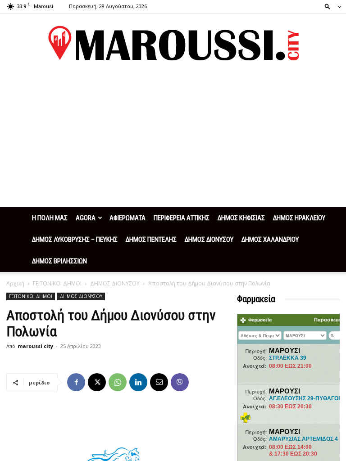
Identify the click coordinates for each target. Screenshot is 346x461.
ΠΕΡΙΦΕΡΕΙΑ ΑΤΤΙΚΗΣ (181, 218)
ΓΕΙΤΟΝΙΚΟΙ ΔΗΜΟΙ (57, 283)
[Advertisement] (173, 140)
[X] (97, 382)
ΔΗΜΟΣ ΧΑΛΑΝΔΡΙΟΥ (270, 239)
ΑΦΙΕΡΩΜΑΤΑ (127, 218)
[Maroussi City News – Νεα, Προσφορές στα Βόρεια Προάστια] (173, 43)
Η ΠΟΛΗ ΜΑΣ (50, 218)
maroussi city (35, 346)
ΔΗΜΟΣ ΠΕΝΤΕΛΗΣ (151, 239)
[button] (330, 6)
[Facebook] (76, 382)
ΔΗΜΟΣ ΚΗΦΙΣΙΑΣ (241, 218)
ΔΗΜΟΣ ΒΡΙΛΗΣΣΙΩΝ (59, 261)
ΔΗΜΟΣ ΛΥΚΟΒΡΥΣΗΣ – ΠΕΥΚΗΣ (75, 239)
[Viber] (180, 382)
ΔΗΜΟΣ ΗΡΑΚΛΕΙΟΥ (299, 218)
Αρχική (15, 283)
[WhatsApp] (118, 382)
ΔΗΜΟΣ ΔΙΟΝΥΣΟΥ (209, 239)
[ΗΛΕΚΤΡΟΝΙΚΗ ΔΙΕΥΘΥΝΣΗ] (159, 382)
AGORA (86, 218)
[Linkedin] (138, 382)
